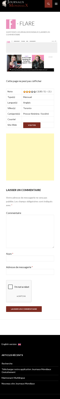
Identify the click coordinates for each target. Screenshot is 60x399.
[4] (32, 91)
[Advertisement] (30, 157)
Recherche (7, 363)
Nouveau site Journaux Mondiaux (18, 383)
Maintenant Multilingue (13, 377)
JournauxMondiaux (28, 32)
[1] (24, 91)
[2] (27, 91)
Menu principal (56, 4)
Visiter (32, 125)
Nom (9, 253)
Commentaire (13, 212)
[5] (34, 91)
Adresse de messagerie (19, 267)
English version (10, 344)
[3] (29, 91)
